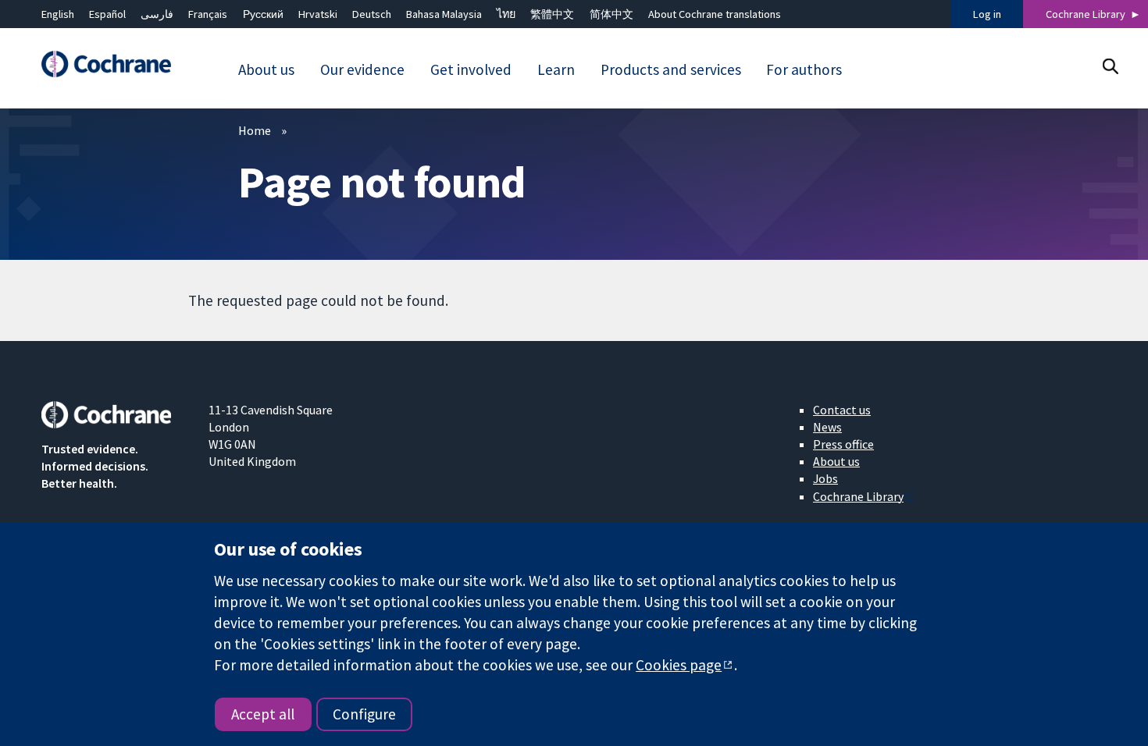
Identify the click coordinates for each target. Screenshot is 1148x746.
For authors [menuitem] (804, 69)
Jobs (825, 478)
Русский (263, 14)
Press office (843, 444)
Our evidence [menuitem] (362, 69)
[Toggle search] (1110, 66)
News (827, 427)
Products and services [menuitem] (671, 69)
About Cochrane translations (714, 14)
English (57, 14)
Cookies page (679, 664)
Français (207, 14)
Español (107, 14)
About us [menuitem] (266, 69)
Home (254, 130)
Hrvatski (317, 14)
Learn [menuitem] (556, 69)
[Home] (114, 64)
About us (836, 461)
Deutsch (371, 14)
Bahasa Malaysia (444, 14)
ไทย (506, 14)
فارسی (157, 14)
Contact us (842, 409)
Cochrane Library (1085, 14)
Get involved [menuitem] (471, 69)
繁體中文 (552, 14)
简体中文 (611, 14)
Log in (987, 14)
